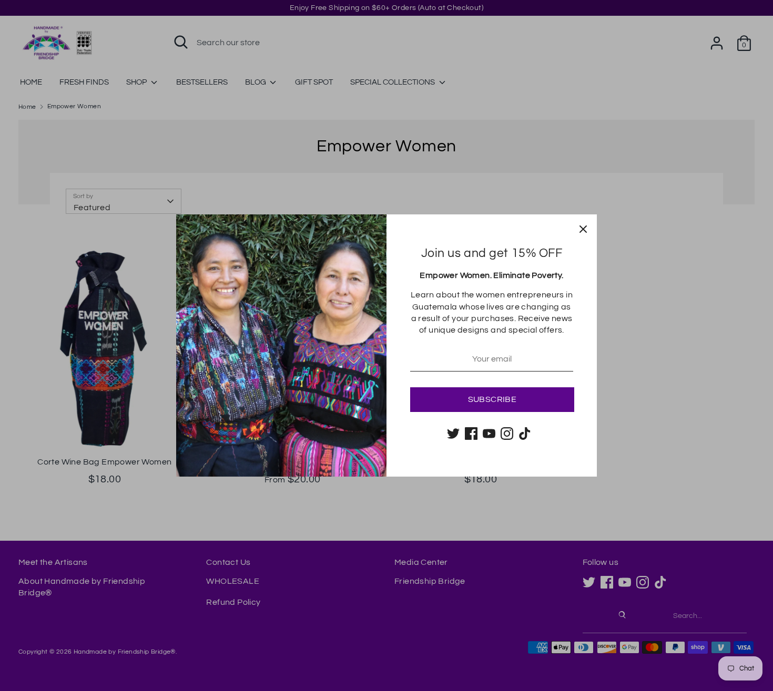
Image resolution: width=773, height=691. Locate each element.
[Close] (583, 228)
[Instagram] (507, 433)
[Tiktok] (524, 433)
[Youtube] (489, 433)
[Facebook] (471, 433)
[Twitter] (453, 433)
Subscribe (492, 399)
